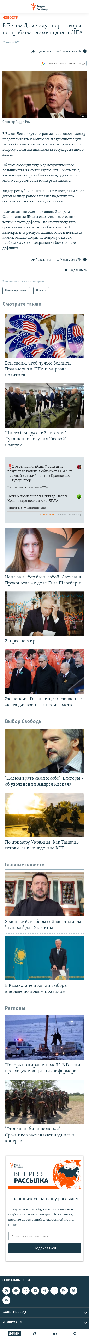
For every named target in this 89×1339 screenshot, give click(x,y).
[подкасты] (35, 1334)
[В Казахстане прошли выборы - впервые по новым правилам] (44, 958)
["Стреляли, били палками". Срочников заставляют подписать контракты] (44, 1102)
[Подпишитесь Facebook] (16, 1291)
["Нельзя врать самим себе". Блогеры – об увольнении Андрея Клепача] (44, 751)
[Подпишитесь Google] (6, 1291)
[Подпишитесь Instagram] (54, 1291)
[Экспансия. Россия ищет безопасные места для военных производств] (44, 671)
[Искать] (75, 1334)
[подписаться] (6, 1300)
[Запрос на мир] (44, 613)
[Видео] (55, 1334)
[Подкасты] (73, 1291)
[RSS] (64, 1291)
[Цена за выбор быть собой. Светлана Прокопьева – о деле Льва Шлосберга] (44, 550)
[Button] (41, 51)
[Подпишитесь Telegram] (45, 1291)
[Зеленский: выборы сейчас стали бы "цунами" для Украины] (44, 894)
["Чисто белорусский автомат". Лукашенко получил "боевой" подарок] (44, 405)
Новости (10, 18)
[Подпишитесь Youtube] (35, 1291)
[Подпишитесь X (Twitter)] (26, 1291)
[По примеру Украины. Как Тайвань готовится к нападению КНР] (44, 815)
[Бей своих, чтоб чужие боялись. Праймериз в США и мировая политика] (44, 336)
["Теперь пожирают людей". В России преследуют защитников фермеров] (44, 1037)
